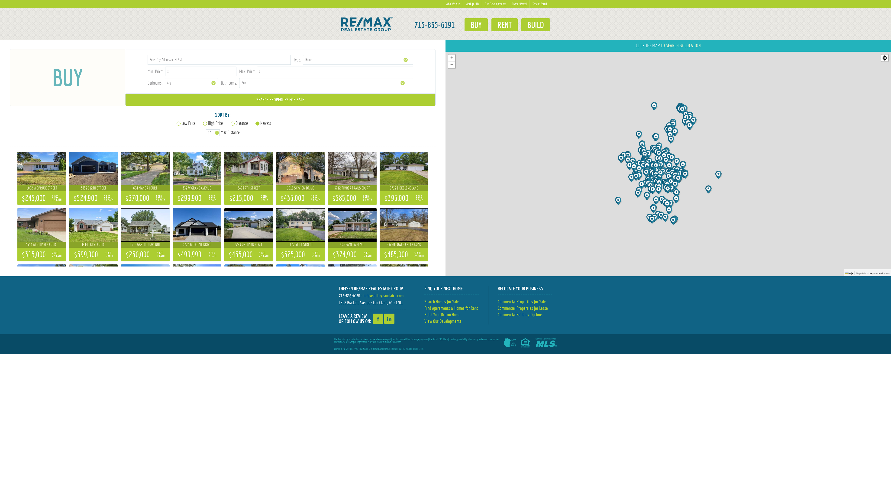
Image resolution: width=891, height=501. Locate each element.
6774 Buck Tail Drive (197, 244)
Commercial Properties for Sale (522, 301)
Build (535, 25)
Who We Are (453, 4)
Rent (504, 25)
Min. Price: (155, 71)
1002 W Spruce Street (41, 188)
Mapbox (873, 273)
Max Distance (230, 132)
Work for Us (472, 4)
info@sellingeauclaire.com (383, 295)
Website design (381, 348)
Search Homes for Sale (441, 301)
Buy (476, 25)
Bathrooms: (229, 83)
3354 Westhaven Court (42, 244)
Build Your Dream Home (442, 314)
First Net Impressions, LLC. (412, 348)
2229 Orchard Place (249, 244)
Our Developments (495, 4)
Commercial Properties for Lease (523, 308)
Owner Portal (519, 4)
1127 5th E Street (300, 244)
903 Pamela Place (352, 244)
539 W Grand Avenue (197, 188)
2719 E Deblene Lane (404, 188)
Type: (297, 59)
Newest (265, 123)
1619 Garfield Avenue (145, 244)
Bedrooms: (155, 83)
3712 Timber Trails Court (352, 188)
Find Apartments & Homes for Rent (451, 308)
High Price (215, 123)
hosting (395, 348)
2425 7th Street (249, 188)
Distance (242, 123)
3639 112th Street (93, 188)
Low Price (188, 123)
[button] (634, 167)
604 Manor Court (145, 188)
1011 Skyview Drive (300, 188)
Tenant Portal (540, 4)
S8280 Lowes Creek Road (404, 244)
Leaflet (851, 273)
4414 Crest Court (93, 244)
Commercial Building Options (520, 314)
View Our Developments (442, 321)
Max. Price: (247, 71)
